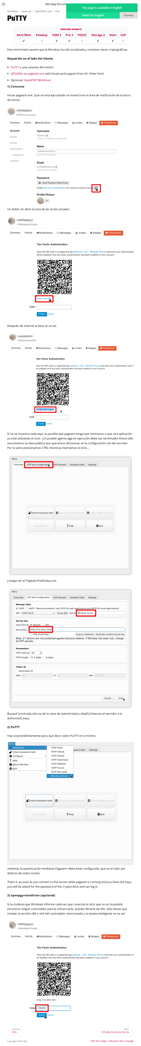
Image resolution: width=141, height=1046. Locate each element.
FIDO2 (82, 35)
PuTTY (15, 67)
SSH (57, 11)
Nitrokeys (12, 11)
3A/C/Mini (24, 35)
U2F (123, 35)
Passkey (42, 35)
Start (112, 35)
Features (26, 11)
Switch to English (93, 15)
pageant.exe (36, 73)
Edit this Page (98, 1041)
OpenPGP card (43, 11)
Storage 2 (98, 35)
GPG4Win (17, 73)
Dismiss (129, 15)
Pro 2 (69, 35)
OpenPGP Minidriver (37, 80)
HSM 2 (56, 35)
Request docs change (121, 1041)
